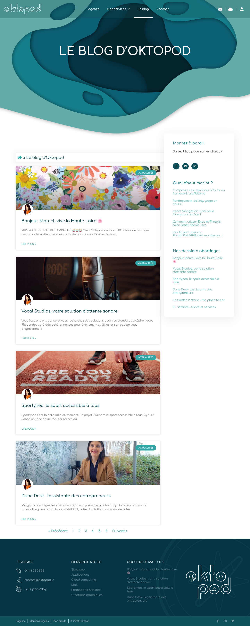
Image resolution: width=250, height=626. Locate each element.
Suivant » (119, 531)
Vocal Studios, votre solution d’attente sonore (69, 311)
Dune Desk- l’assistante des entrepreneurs (66, 495)
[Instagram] (194, 166)
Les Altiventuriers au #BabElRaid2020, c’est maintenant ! (197, 234)
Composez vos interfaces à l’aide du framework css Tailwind (199, 192)
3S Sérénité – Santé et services (194, 307)
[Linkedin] (185, 166)
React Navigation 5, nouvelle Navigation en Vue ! (193, 213)
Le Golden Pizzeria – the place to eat (199, 300)
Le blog (143, 9)
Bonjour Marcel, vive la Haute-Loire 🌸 (62, 221)
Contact (163, 9)
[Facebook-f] (176, 166)
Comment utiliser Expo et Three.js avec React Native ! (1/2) (197, 223)
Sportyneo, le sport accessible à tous (60, 405)
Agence (93, 9)
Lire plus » (28, 244)
